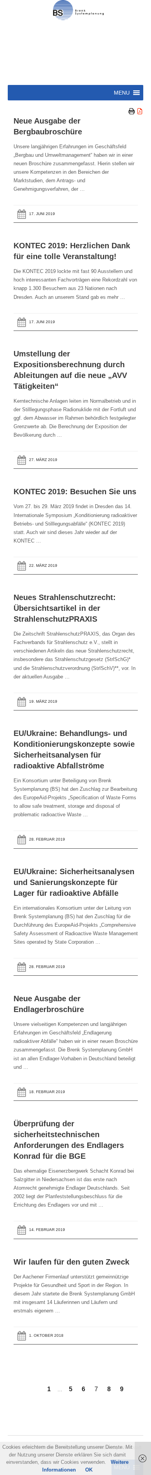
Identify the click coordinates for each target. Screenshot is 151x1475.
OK (89, 1470)
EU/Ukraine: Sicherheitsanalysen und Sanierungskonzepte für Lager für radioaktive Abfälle (74, 882)
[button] (122, 92)
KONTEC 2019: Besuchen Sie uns (75, 491)
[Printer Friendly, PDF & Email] (136, 111)
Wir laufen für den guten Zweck (71, 1262)
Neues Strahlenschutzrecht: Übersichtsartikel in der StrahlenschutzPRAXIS (65, 608)
